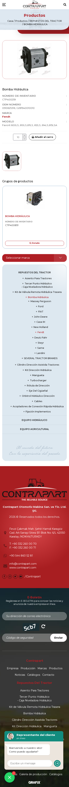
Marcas (42, 668)
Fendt (41, 332)
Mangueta (38, 375)
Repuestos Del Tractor (34, 272)
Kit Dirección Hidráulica (38, 370)
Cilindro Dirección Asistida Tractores (38, 364)
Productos (55, 668)
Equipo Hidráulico (34, 420)
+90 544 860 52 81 (21, 555)
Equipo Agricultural (34, 429)
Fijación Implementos (38, 411)
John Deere (40, 316)
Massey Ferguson (41, 301)
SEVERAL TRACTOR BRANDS (41, 358)
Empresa (12, 668)
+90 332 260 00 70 (24, 543)
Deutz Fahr (40, 337)
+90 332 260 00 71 (24, 547)
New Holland (40, 327)
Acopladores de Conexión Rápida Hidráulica (38, 406)
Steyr (41, 342)
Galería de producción (33, 774)
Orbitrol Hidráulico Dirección (38, 396)
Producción (28, 668)
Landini (41, 353)
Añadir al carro (43, 137)
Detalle (35, 243)
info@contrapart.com (23, 563)
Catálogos (33, 674)
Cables (38, 401)
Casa (10, 21)
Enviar (58, 637)
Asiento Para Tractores (38, 278)
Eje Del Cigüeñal (38, 390)
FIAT (40, 311)
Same (40, 348)
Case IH (40, 322)
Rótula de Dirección (38, 385)
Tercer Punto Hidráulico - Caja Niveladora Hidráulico (37, 285)
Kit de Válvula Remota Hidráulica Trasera (38, 292)
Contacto (48, 674)
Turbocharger (38, 380)
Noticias (20, 674)
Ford (40, 306)
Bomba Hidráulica (17, 216)
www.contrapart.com (22, 567)
